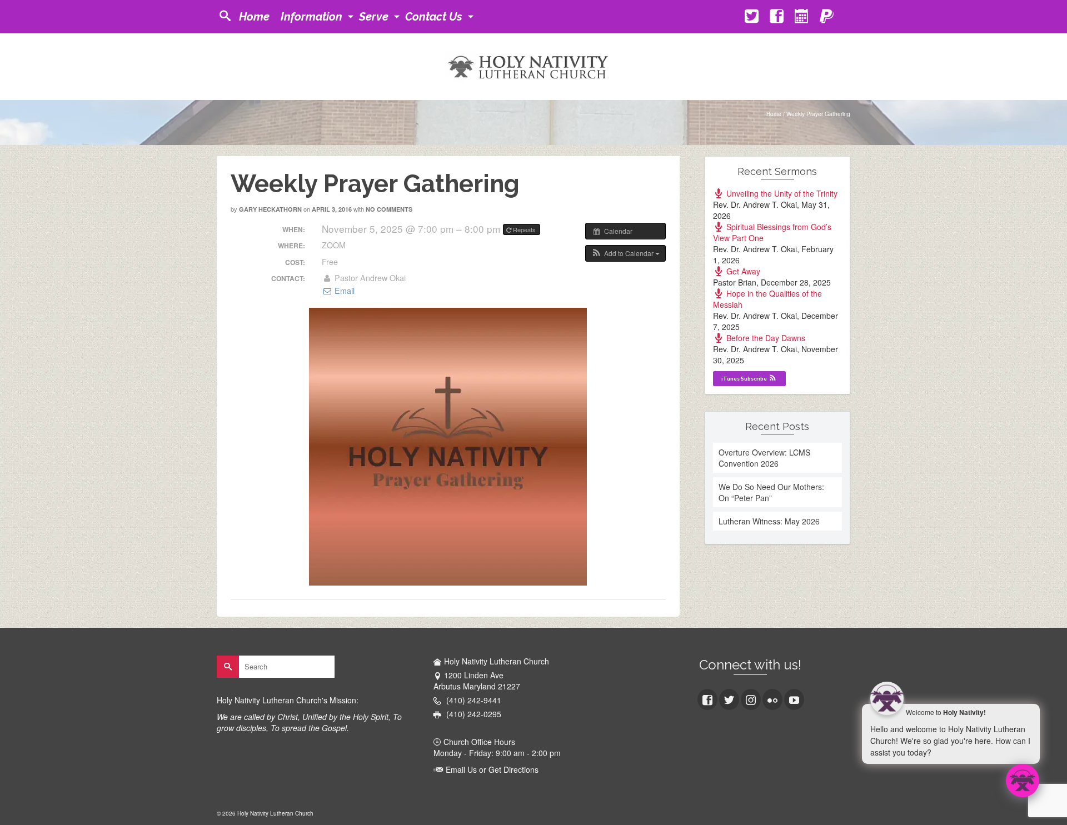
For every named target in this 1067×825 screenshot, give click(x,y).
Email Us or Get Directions (491, 769)
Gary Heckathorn (270, 209)
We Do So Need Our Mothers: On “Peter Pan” (771, 492)
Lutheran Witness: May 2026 (769, 521)
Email (343, 290)
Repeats (524, 229)
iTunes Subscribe (744, 378)
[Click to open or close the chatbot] (1022, 780)
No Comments (389, 209)
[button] (625, 253)
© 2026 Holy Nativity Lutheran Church (265, 813)
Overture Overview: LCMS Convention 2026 (764, 458)
